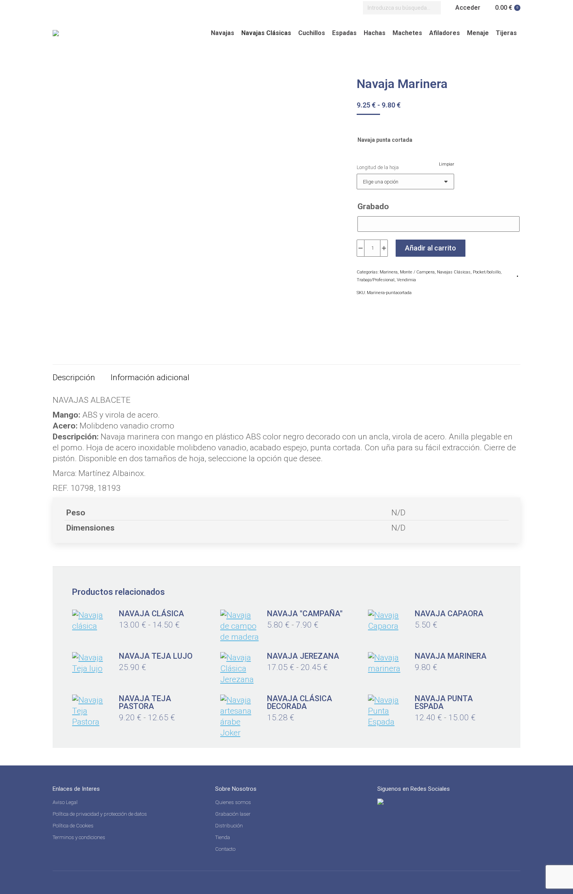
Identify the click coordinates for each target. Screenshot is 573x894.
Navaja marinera (450, 656)
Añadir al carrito (430, 248)
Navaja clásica (151, 613)
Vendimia (406, 279)
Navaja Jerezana (303, 656)
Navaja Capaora (449, 613)
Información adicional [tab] (150, 377)
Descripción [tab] (74, 377)
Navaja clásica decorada (299, 702)
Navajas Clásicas (453, 272)
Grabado (373, 206)
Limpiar (446, 164)
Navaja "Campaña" (305, 613)
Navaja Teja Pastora (145, 702)
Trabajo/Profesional (375, 279)
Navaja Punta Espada (444, 702)
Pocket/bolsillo (486, 272)
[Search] (433, 7)
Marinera (389, 272)
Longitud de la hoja (378, 167)
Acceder (467, 7)
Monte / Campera (417, 272)
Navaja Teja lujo (156, 656)
